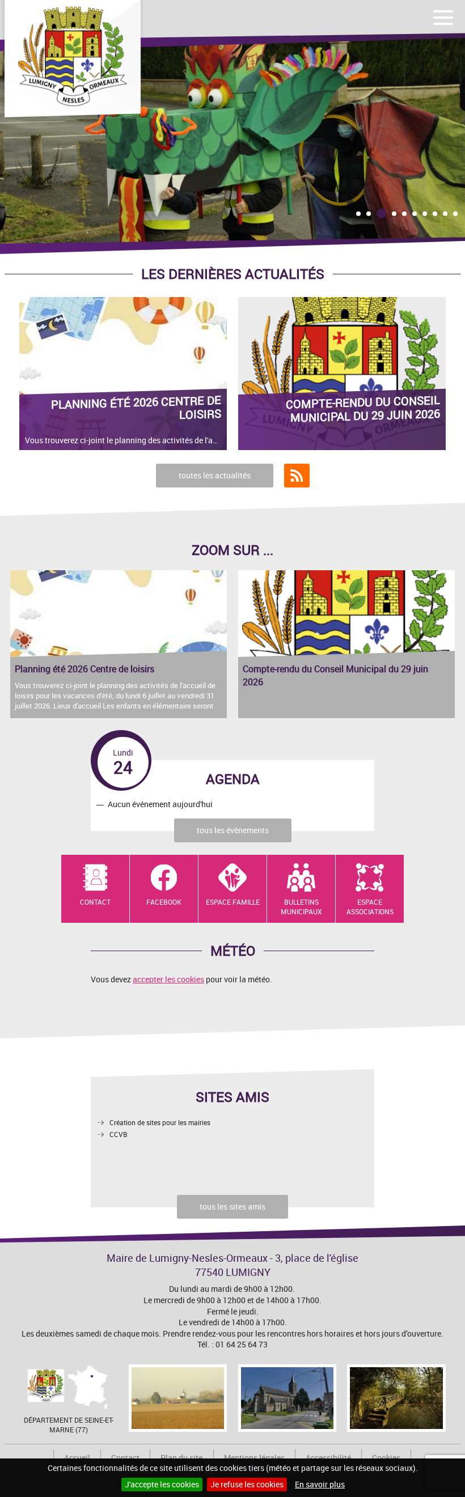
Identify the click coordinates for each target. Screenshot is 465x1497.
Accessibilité (328, 1457)
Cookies (386, 1457)
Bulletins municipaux (301, 906)
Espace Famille (233, 901)
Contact (95, 901)
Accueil (77, 1457)
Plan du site (181, 1457)
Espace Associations (370, 906)
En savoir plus (320, 1484)
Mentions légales (254, 1457)
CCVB (118, 1134)
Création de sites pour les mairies (159, 1122)
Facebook (163, 901)
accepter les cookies (168, 979)
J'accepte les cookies (162, 1484)
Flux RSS (297, 475)
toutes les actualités (215, 475)
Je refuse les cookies (247, 1484)
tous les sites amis (232, 1206)
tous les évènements (233, 830)
